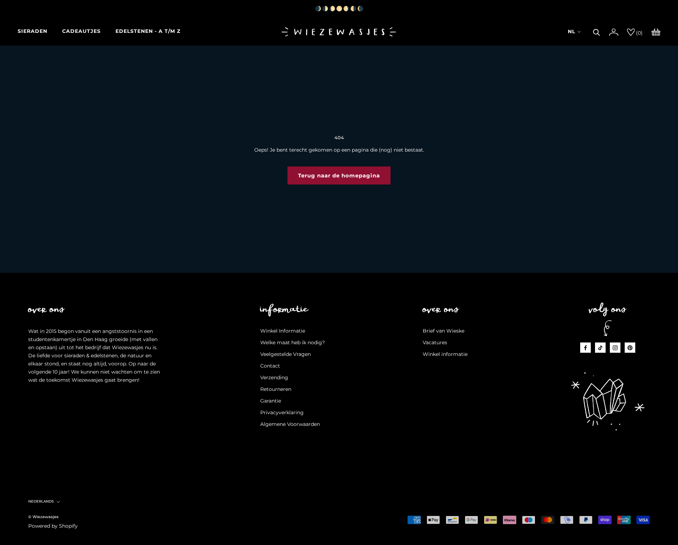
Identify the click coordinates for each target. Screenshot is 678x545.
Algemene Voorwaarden (290, 424)
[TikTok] (600, 348)
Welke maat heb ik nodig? (292, 342)
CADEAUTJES (81, 31)
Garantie (270, 401)
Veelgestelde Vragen (285, 354)
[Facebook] (585, 348)
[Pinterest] (630, 348)
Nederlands (41, 501)
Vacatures (435, 342)
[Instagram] (615, 348)
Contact (270, 366)
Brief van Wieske (443, 331)
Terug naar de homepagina (339, 175)
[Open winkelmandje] (656, 31)
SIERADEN (32, 31)
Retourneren (275, 389)
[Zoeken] (596, 31)
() (639, 33)
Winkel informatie (445, 354)
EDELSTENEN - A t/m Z (147, 31)
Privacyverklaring (282, 412)
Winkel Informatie (282, 331)
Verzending (274, 377)
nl (571, 31)
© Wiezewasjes (43, 516)
